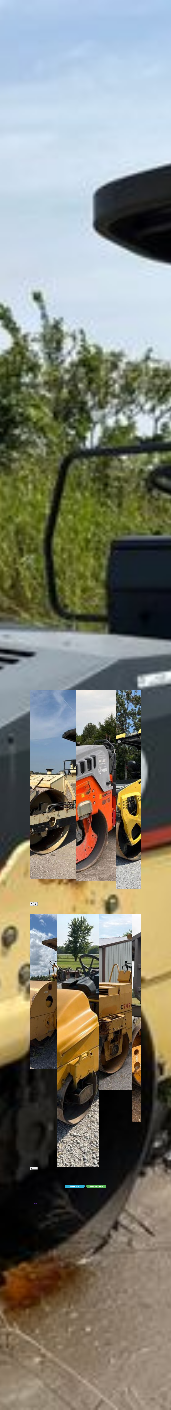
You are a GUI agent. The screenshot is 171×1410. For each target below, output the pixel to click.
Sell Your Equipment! (96, 1186)
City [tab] (35, 1203)
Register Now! (75, 1186)
